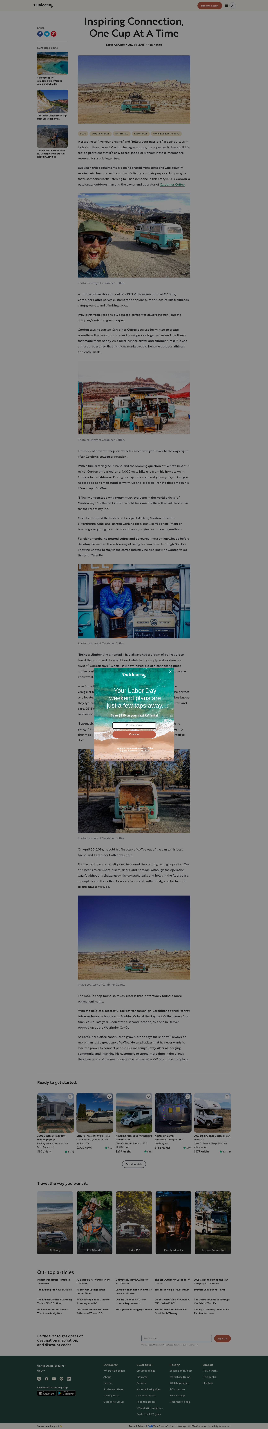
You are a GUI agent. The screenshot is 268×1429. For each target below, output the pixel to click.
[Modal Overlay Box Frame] (134, 714)
